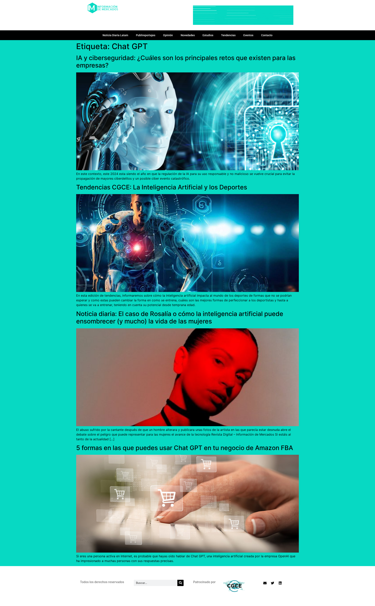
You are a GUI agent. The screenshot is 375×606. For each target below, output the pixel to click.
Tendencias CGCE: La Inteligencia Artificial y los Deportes (161, 187)
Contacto (266, 35)
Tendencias (228, 35)
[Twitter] (272, 583)
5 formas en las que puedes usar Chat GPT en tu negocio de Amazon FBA (184, 448)
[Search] (180, 583)
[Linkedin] (280, 583)
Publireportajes (145, 35)
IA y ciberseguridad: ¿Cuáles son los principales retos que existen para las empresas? (186, 61)
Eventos (248, 35)
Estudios (208, 35)
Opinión (168, 35)
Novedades (188, 35)
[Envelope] (265, 583)
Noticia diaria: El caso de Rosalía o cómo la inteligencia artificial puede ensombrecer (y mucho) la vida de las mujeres (179, 317)
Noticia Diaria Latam (115, 35)
